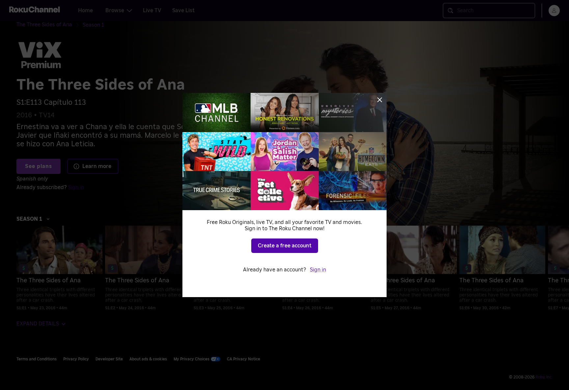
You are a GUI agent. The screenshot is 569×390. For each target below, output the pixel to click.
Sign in (318, 269)
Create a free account (285, 245)
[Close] (379, 100)
